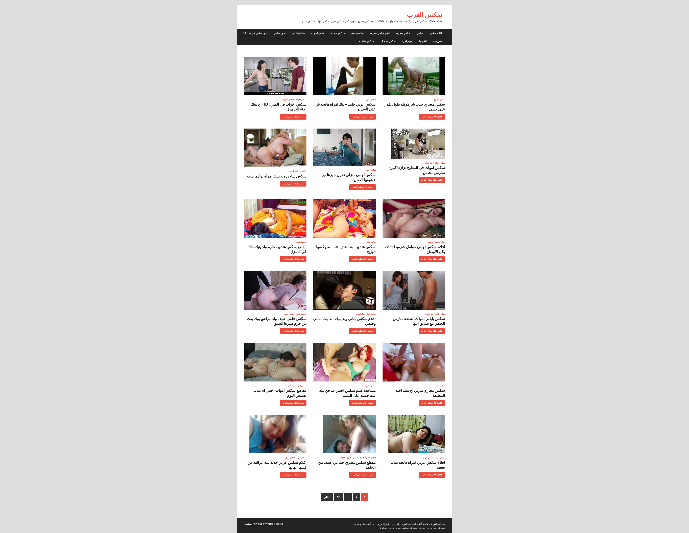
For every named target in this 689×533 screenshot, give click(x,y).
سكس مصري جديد (368, 457)
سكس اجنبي (298, 33)
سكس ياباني (440, 314)
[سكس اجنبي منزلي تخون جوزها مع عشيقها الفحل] (344, 147)
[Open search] (245, 33)
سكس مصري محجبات (349, 457)
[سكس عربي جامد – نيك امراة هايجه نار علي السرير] (344, 76)
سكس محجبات (388, 41)
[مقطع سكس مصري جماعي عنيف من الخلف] (344, 434)
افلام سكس (436, 33)
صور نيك (437, 41)
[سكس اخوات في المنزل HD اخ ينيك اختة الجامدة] (275, 76)
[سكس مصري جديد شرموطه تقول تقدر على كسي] (414, 76)
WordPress (272, 523)
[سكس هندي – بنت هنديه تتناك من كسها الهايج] (344, 218)
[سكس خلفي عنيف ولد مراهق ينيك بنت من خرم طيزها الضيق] (275, 290)
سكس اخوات (318, 33)
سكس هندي (371, 242)
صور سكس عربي (258, 33)
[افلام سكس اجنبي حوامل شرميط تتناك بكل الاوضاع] (414, 218)
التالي (327, 497)
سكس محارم (288, 99)
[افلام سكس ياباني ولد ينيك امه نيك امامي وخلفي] (344, 290)
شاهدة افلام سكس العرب (433, 116)
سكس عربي (357, 33)
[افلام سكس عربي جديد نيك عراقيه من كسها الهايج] (275, 434)
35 (338, 497)
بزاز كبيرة (407, 41)
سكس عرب (440, 457)
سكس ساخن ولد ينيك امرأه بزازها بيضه (276, 176)
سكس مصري (403, 33)
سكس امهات (338, 33)
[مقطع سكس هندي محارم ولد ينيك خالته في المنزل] (275, 218)
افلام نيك (422, 41)
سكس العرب (424, 14)
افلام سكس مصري (380, 33)
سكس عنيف (289, 314)
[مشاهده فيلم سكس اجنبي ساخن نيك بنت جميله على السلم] (344, 362)
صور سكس (280, 33)
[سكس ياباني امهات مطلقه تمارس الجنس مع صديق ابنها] (414, 290)
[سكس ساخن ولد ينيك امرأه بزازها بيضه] (275, 148)
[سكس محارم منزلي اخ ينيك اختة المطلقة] (414, 362)
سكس (420, 33)
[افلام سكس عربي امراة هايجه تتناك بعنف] (414, 434)
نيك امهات (429, 163)
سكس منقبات (366, 41)
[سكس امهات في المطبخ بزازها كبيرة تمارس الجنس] (414, 144)
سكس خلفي (301, 314)
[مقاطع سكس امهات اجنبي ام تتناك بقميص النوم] (275, 362)
